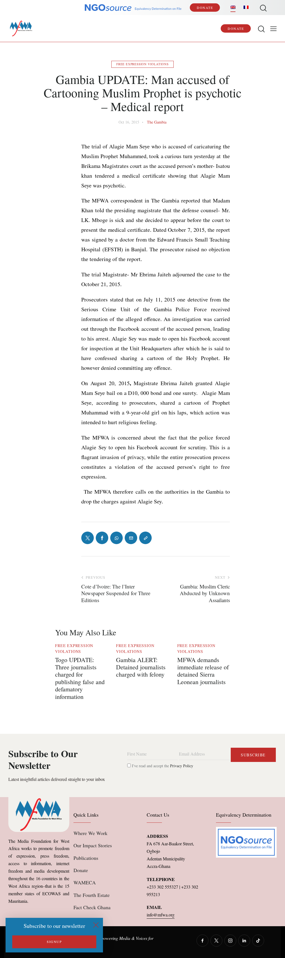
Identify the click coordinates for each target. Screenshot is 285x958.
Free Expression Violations (142, 64)
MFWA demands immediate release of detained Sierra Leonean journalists (203, 671)
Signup (54, 941)
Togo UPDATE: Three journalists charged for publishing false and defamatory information (80, 678)
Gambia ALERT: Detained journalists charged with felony (141, 667)
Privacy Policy (181, 765)
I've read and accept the (162, 765)
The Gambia (156, 122)
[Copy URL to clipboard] (145, 538)
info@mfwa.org (161, 915)
